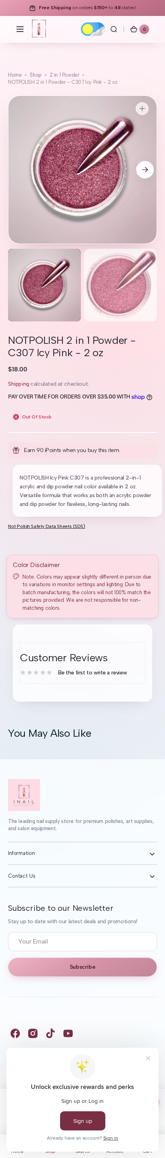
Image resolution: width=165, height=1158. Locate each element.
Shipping (18, 384)
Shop (35, 75)
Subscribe (82, 967)
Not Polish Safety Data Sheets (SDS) (46, 526)
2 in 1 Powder (65, 75)
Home (15, 75)
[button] (20, 29)
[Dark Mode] (93, 29)
